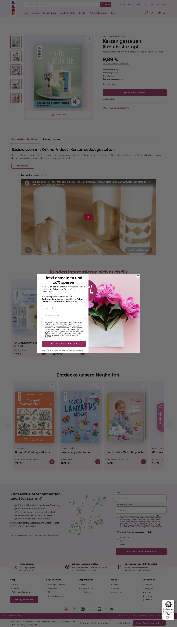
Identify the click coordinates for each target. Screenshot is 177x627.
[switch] (168, 617)
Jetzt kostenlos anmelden (64, 343)
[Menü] (172, 601)
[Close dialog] (138, 276)
